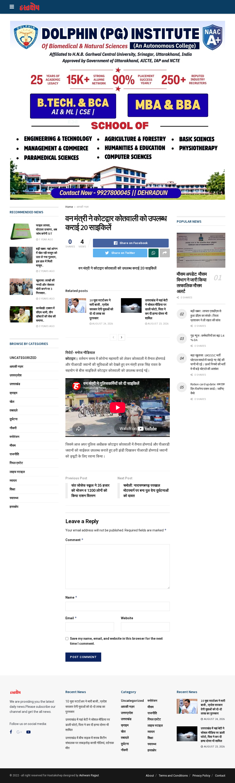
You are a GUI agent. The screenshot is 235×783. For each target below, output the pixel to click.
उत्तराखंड (15, 384)
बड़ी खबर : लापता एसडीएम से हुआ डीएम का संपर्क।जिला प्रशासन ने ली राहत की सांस (205, 315)
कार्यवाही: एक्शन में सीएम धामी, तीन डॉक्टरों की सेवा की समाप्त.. (46, 314)
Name (71, 597)
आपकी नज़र (83, 206)
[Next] (121, 337)
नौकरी (13, 428)
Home (69, 206)
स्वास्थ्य (14, 498)
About (150, 775)
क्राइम (13, 393)
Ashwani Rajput (89, 775)
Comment (74, 540)
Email (71, 618)
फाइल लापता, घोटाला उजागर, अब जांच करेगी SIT (46, 229)
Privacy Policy (201, 775)
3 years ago (46, 298)
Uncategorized (23, 358)
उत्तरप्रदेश (16, 375)
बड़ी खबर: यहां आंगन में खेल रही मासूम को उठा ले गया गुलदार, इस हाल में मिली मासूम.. (46, 257)
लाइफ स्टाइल (17, 472)
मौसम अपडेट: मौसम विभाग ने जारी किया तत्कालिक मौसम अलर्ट (192, 282)
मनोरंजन (14, 437)
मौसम (13, 445)
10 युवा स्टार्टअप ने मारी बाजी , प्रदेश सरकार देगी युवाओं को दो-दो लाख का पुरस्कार (101, 309)
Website (127, 618)
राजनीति (14, 454)
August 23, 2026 (157, 323)
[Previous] (113, 337)
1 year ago (45, 239)
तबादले (13, 410)
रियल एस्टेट (16, 463)
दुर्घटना (13, 419)
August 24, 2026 (102, 323)
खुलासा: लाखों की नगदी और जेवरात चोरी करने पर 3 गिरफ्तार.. (45, 286)
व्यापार (13, 480)
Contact (220, 775)
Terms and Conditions (173, 775)
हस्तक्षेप (14, 506)
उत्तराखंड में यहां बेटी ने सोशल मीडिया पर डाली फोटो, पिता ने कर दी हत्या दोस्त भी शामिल (156, 309)
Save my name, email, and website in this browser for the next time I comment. (116, 641)
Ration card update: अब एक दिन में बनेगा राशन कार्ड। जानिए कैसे (207, 388)
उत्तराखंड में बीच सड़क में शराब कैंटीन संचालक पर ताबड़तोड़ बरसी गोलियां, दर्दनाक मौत (89, 743)
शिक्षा (12, 489)
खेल (12, 401)
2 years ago (46, 271)
